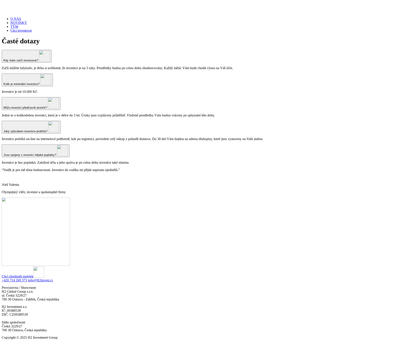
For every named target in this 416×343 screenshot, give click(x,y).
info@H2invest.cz (40, 280)
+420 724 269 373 (14, 280)
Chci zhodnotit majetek (17, 276)
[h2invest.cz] (37, 11)
